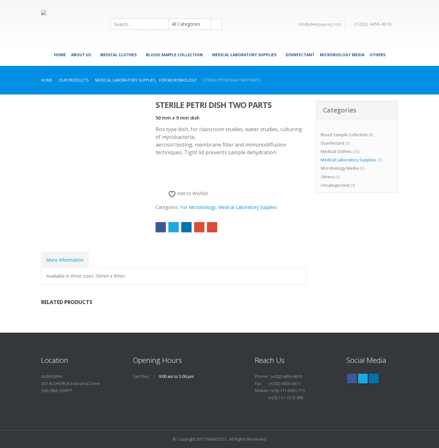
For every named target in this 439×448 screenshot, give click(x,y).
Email (212, 227)
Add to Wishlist (192, 193)
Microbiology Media (342, 55)
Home (60, 55)
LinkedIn (186, 227)
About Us (81, 55)
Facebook (161, 227)
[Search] (216, 24)
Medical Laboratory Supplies (244, 55)
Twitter (173, 227)
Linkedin (374, 378)
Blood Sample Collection (174, 55)
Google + (199, 227)
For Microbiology (198, 207)
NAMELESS (216, 439)
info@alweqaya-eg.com (319, 24)
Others (377, 55)
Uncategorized (335, 185)
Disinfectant (300, 55)
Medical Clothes (118, 55)
